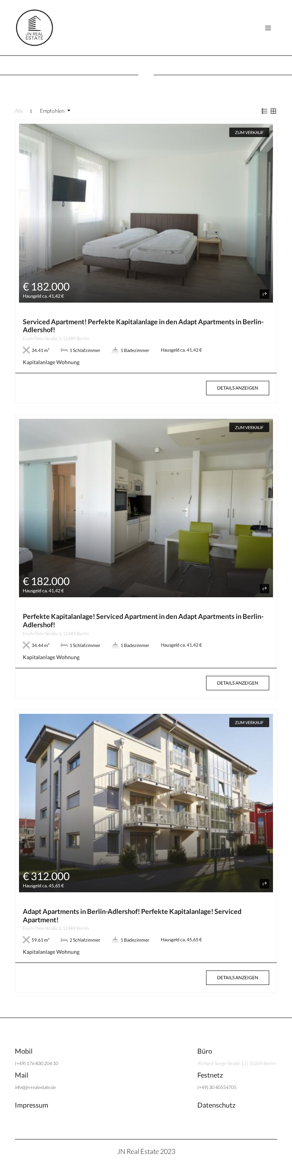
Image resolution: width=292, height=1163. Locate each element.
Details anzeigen (237, 388)
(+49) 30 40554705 (216, 1087)
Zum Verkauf (249, 132)
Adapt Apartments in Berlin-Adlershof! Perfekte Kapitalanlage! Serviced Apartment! (132, 915)
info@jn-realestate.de (35, 1087)
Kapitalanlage (39, 362)
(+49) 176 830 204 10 (36, 1063)
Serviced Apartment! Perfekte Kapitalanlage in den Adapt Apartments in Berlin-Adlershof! (143, 325)
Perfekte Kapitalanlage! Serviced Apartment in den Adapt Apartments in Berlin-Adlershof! (143, 620)
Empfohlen (53, 110)
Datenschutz (216, 1105)
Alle (19, 110)
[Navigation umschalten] (268, 28)
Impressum (31, 1105)
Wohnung (67, 362)
